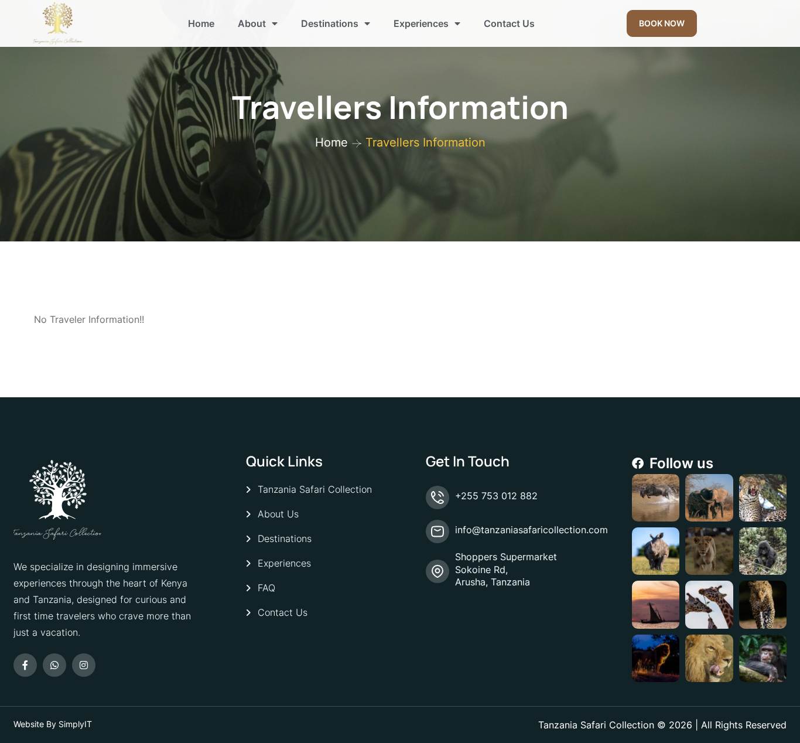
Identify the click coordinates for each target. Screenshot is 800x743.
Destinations (329, 23)
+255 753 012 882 (496, 496)
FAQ (266, 588)
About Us (278, 514)
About (252, 23)
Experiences (421, 23)
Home (201, 23)
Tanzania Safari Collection (315, 489)
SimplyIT (75, 724)
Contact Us (509, 23)
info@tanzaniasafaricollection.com (531, 530)
